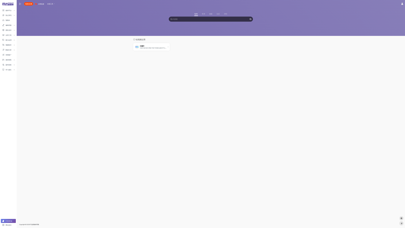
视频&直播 (28, 4)
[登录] (402, 4)
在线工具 (50, 4)
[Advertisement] (210, 72)
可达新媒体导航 (34, 224)
